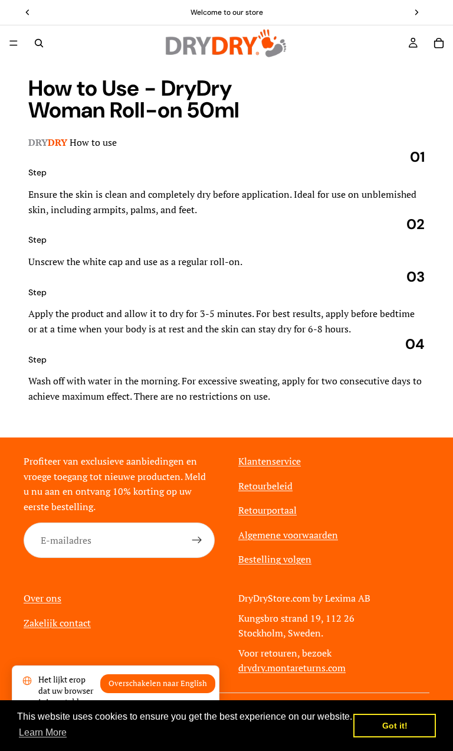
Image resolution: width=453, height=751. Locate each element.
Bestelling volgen (274, 559)
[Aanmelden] (197, 540)
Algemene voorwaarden (288, 534)
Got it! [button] (395, 725)
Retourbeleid (265, 485)
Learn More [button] (43, 732)
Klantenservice (269, 461)
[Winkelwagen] (439, 43)
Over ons (42, 598)
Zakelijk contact (57, 622)
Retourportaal (267, 510)
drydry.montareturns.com (292, 667)
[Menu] (13, 43)
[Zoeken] (39, 43)
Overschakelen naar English (158, 683)
